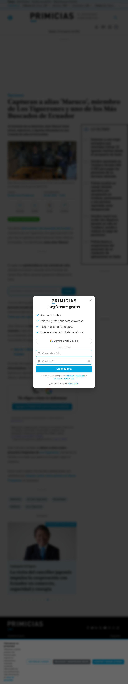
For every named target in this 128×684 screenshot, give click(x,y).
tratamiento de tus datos (64, 379)
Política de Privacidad (74, 376)
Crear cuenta (64, 369)
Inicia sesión (73, 383)
